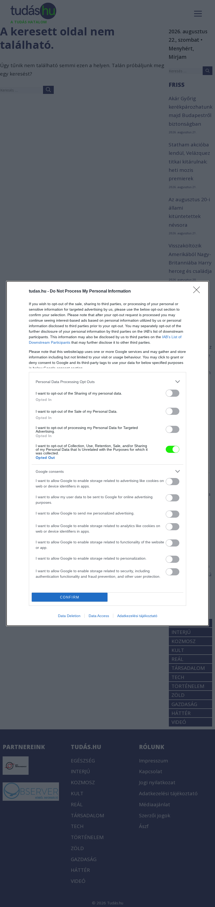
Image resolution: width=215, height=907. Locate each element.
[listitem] (107, 381)
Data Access (99, 616)
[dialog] (107, 453)
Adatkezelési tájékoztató (137, 616)
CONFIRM (69, 597)
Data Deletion (69, 616)
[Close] (198, 291)
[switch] (172, 393)
